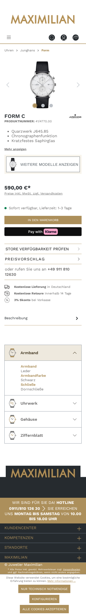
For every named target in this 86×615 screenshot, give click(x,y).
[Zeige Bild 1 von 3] (35, 105)
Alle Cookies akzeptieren (44, 609)
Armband (29, 352)
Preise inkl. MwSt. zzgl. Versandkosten (33, 193)
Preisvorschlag (25, 259)
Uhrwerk (29, 403)
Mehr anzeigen (15, 149)
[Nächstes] (78, 85)
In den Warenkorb (43, 220)
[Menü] (9, 37)
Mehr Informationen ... (61, 581)
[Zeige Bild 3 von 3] (51, 105)
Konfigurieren (44, 599)
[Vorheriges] (7, 85)
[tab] (41, 318)
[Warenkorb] (76, 37)
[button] (43, 287)
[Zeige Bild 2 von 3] (43, 105)
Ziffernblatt (32, 435)
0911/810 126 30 (24, 508)
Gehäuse (29, 419)
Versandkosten (71, 569)
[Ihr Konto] (64, 37)
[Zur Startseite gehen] (43, 27)
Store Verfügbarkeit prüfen (37, 249)
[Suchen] (52, 37)
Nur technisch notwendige (44, 589)
